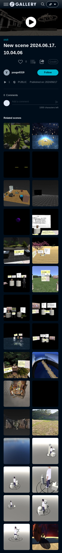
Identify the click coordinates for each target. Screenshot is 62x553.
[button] (42, 4)
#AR (6, 40)
